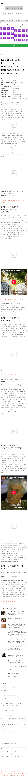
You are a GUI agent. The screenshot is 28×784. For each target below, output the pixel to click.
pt (18, 773)
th (5, 775)
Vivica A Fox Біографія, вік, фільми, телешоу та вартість (16, 619)
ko (3, 773)
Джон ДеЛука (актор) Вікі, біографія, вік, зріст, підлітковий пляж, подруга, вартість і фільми (17, 633)
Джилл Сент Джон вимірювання (14, 375)
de (9, 773)
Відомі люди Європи (8, 731)
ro (20, 773)
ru (23, 773)
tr (7, 775)
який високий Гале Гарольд (8, 751)
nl (11, 773)
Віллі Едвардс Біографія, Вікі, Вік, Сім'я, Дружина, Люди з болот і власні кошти (16, 648)
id (19, 771)
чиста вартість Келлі (10, 601)
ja (23, 775)
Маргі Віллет (19, 224)
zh (0, 773)
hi (12, 775)
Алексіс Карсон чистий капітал (9, 743)
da (15, 771)
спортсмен (6, 693)
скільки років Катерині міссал (13, 299)
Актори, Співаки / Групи (9, 710)
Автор (4, 698)
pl (16, 773)
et (21, 775)
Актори (3, 54)
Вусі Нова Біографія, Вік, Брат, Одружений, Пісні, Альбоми (13, 719)
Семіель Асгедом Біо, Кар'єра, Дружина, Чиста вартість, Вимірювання (16, 613)
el (12, 771)
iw (17, 771)
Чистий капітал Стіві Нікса (10, 713)
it (23, 771)
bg (6, 771)
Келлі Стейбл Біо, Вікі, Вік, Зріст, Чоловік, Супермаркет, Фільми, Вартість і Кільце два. (17, 626)
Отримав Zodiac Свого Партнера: (21, 26)
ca (26, 771)
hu (9, 771)
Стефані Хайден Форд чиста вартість (11, 746)
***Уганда (5, 708)
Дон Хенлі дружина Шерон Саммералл (11, 756)
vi (10, 771)
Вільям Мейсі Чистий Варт (10, 687)
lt (7, 773)
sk (27, 773)
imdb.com (11, 195)
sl (1, 775)
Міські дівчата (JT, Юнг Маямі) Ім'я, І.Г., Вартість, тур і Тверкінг (17, 661)
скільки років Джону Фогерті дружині (11, 754)
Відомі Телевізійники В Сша (10, 695)
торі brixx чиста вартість (7, 748)
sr (25, 773)
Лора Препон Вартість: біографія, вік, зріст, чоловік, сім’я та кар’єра (16, 655)
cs (17, 775)
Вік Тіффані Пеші (7, 715)
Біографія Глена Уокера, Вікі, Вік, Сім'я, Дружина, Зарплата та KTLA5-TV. (17, 668)
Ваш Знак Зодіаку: (6, 25)
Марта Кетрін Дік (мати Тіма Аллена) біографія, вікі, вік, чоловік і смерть (16, 675)
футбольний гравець (8, 729)
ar (1, 771)
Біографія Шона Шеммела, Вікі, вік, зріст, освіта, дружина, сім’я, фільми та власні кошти (17, 641)
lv (5, 773)
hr (15, 775)
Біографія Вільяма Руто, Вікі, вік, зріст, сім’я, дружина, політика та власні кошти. (13, 704)
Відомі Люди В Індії (8, 700)
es (21, 771)
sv (19, 775)
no (14, 773)
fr (10, 775)
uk (3, 771)
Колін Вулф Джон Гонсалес (8, 741)
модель (5, 690)
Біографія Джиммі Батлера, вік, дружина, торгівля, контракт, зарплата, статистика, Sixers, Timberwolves (13, 724)
